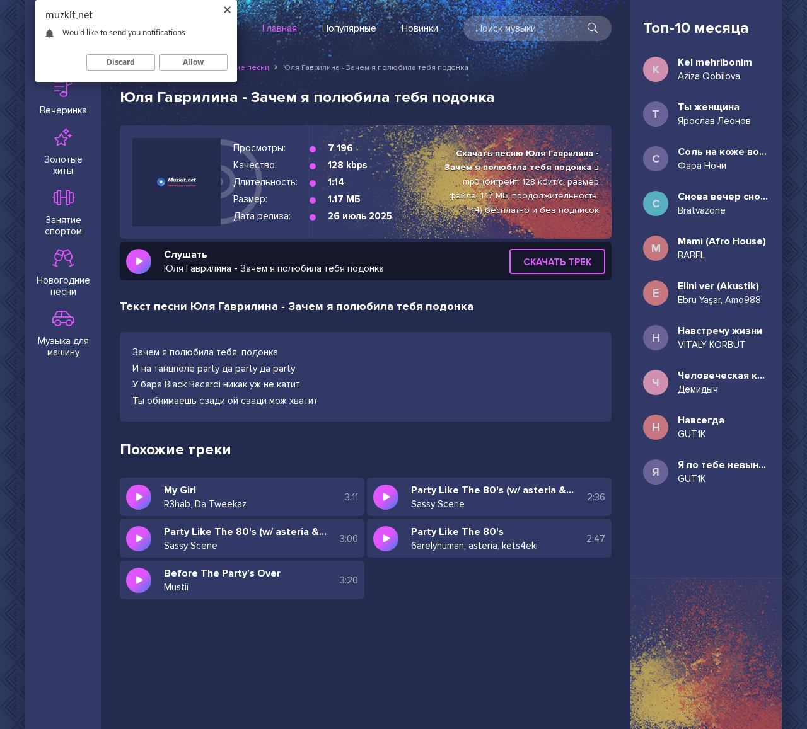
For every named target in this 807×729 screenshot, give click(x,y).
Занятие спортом (63, 225)
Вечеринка (63, 110)
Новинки (420, 28)
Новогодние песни (63, 286)
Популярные (349, 28)
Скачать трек (557, 262)
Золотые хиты (63, 165)
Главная (279, 28)
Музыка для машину (63, 346)
